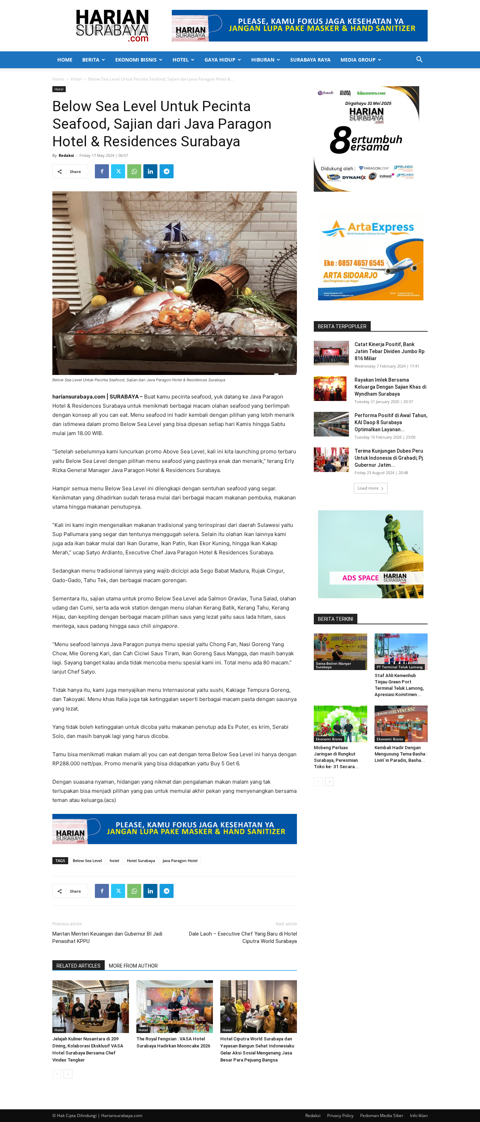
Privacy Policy (340, 1115)
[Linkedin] (150, 171)
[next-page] (68, 1074)
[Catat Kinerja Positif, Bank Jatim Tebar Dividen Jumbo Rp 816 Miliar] (331, 353)
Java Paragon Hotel (180, 860)
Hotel (181, 59)
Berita (90, 59)
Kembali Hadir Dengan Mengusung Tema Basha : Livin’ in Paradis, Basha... (401, 754)
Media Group (358, 59)
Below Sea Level (87, 860)
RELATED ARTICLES (78, 966)
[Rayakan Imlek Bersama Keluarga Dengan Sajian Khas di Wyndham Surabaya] (330, 388)
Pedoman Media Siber (381, 1115)
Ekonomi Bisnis (136, 59)
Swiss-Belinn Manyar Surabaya (333, 665)
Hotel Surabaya (141, 860)
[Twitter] (118, 171)
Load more (368, 488)
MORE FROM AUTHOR (133, 966)
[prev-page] (56, 1074)
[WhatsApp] (134, 171)
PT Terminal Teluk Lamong (400, 666)
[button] (419, 60)
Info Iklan (419, 1115)
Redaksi (66, 155)
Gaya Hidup (220, 59)
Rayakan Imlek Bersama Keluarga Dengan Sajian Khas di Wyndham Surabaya (390, 387)
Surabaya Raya (310, 59)
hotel (114, 860)
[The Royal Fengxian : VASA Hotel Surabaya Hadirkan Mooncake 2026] (174, 1006)
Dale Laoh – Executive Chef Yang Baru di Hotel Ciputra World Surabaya (243, 937)
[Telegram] (167, 171)
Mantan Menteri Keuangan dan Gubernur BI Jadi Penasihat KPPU (107, 937)
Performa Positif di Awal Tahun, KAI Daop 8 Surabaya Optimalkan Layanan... (391, 422)
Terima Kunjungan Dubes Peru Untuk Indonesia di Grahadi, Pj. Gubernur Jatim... (389, 458)
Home (64, 59)
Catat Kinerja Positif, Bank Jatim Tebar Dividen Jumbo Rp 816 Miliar (389, 351)
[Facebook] (102, 171)
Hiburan (262, 59)
